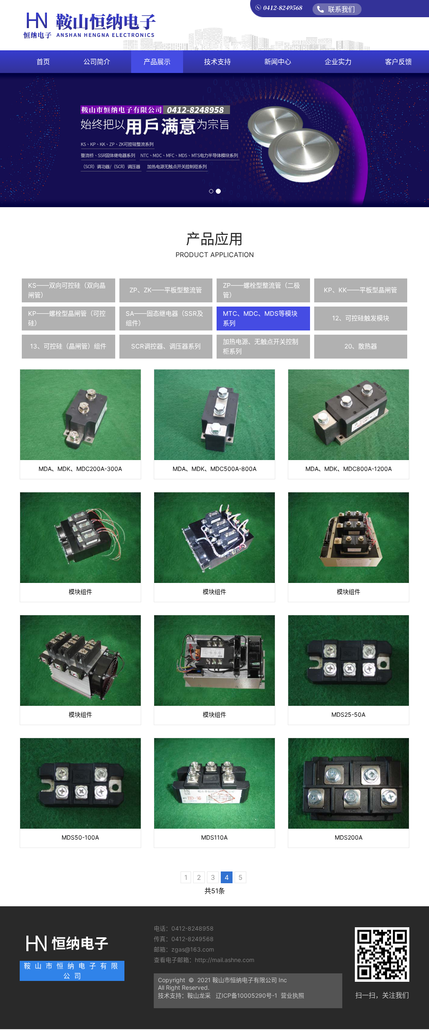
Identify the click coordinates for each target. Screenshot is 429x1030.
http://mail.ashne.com (225, 959)
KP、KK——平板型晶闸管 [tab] (360, 290)
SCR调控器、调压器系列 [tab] (166, 346)
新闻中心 (277, 61)
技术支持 (217, 61)
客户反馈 (398, 61)
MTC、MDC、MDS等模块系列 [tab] (260, 318)
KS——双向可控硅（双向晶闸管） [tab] (67, 290)
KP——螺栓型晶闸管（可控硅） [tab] (67, 318)
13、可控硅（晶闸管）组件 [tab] (68, 346)
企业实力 (338, 61)
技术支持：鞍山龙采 (184, 995)
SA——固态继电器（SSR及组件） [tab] (164, 318)
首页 (43, 61)
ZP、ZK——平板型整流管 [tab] (165, 290)
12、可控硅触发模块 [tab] (360, 318)
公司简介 (96, 61)
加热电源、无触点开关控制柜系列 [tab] (260, 346)
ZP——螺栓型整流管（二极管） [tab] (261, 290)
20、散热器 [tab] (360, 346)
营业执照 (292, 995)
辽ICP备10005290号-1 (246, 995)
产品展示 (157, 61)
